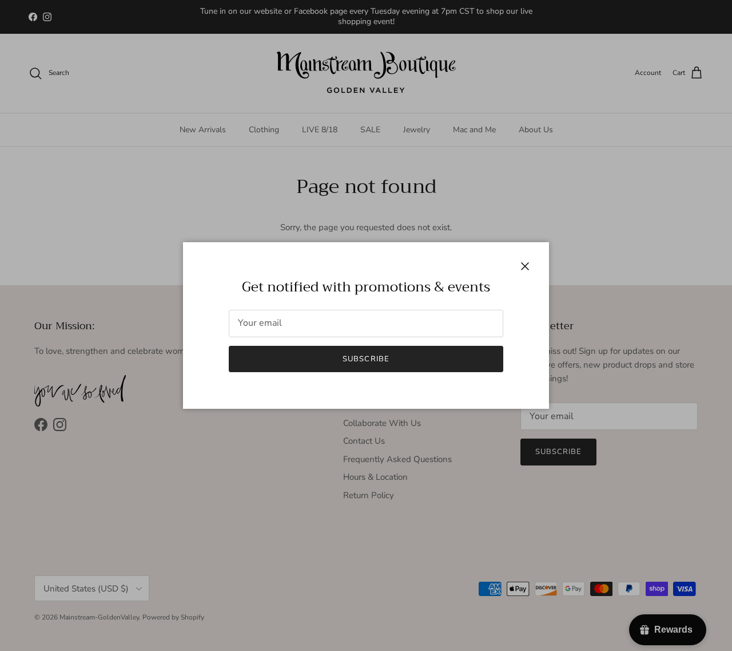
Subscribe (366, 359)
